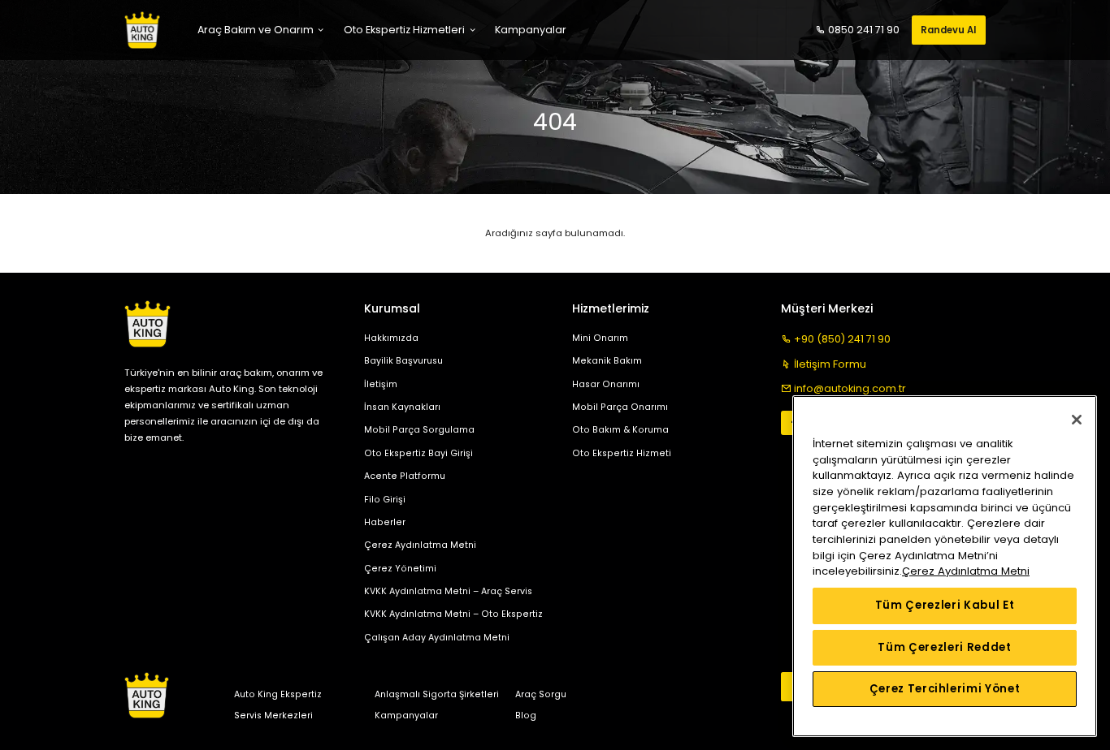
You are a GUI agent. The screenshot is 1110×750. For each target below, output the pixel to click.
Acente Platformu (404, 476)
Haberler (384, 522)
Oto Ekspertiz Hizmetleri (404, 30)
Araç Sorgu (540, 694)
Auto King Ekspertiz (278, 694)
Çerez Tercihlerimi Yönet (945, 688)
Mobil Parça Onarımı (620, 407)
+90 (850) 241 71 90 (842, 339)
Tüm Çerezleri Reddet (944, 647)
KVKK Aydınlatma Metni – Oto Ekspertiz (453, 614)
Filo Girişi (384, 500)
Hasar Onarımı (606, 384)
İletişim (380, 384)
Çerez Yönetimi (400, 568)
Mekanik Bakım (607, 361)
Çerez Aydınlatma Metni (420, 545)
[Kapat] (1077, 420)
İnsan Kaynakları (402, 407)
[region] (944, 566)
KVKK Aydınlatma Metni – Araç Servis (448, 591)
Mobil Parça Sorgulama (419, 430)
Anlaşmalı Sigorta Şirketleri (437, 694)
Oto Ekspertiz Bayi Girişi (418, 453)
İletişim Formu (830, 364)
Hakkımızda (391, 338)
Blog (525, 715)
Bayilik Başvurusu (403, 361)
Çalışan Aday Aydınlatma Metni (436, 637)
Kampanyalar (406, 715)
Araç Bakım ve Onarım (255, 30)
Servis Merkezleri (273, 715)
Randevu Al (948, 30)
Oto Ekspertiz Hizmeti (621, 453)
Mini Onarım (600, 338)
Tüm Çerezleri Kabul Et (944, 605)
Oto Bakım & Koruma (620, 430)
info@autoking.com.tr (850, 388)
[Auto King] (142, 30)
